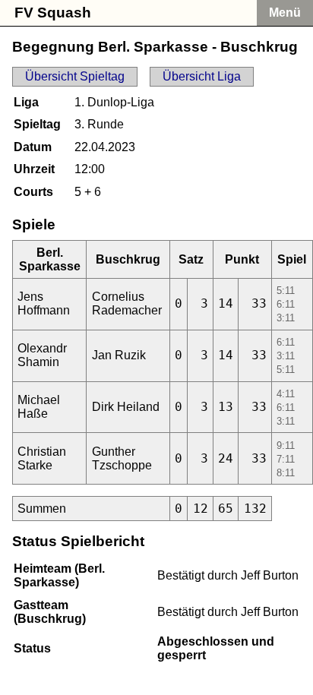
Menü (285, 12)
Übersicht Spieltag (75, 76)
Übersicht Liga (202, 76)
